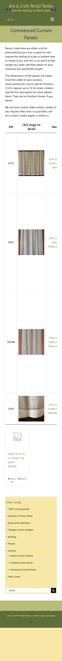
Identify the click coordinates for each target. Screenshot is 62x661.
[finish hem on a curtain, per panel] (17, 436)
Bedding (12, 536)
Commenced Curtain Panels (23, 569)
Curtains (12, 549)
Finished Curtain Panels (21, 561)
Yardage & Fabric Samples (20, 529)
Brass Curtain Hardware (19, 522)
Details (23, 478)
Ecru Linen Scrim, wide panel (55, 162)
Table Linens (14, 575)
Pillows (11, 543)
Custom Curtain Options (21, 555)
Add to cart (13, 479)
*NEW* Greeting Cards (18, 508)
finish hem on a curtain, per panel (16, 457)
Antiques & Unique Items (20, 515)
